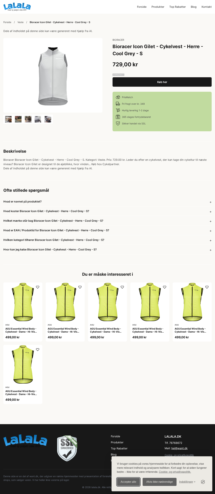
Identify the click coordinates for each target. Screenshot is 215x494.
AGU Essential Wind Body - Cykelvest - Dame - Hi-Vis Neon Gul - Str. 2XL (20, 331)
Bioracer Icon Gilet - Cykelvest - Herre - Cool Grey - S (60, 22)
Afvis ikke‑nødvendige (159, 481)
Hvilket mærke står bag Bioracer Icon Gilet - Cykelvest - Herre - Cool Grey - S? (53, 220)
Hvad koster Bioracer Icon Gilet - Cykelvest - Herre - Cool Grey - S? (46, 211)
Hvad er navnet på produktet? (22, 201)
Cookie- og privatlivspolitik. (175, 472)
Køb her (162, 82)
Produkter (158, 6)
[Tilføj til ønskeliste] (38, 287)
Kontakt (207, 6)
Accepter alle (128, 481)
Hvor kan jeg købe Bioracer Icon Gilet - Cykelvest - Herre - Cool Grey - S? (50, 249)
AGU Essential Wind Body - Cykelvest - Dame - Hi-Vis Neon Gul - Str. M (105, 331)
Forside (141, 6)
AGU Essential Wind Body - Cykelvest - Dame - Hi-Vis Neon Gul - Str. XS (20, 394)
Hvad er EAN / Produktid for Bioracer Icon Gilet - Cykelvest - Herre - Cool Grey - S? (56, 230)
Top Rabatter (177, 6)
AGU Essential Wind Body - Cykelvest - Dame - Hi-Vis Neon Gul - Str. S (147, 331)
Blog (194, 6)
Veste (20, 22)
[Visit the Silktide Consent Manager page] (203, 482)
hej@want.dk (179, 448)
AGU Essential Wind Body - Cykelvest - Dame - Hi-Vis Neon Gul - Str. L (63, 331)
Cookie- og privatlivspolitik (179, 455)
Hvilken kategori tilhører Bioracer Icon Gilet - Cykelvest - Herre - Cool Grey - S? (53, 240)
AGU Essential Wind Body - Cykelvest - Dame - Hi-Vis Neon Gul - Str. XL (190, 331)
